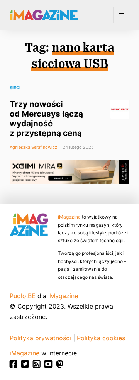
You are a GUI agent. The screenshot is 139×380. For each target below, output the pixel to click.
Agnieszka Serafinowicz (33, 147)
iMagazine (69, 217)
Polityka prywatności (40, 338)
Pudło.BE (23, 296)
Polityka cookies (101, 338)
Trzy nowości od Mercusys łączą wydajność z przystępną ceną (46, 118)
